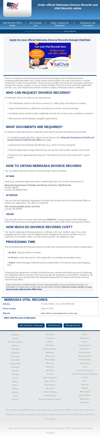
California (15, 353)
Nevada (50, 374)
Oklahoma (84, 338)
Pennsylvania (85, 345)
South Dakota (85, 360)
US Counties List (36, 24)
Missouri (50, 363)
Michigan (50, 352)
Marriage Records (72, 325)
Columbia (15, 360)
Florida (15, 371)
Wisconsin (84, 399)
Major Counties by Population (60, 24)
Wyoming (85, 402)
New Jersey (50, 381)
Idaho (15, 385)
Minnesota (50, 356)
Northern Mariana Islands (50, 399)
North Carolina (50, 392)
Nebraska (58, 31)
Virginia (84, 388)
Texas (84, 367)
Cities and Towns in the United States (38, 31)
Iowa (15, 396)
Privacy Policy (26, 428)
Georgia (15, 374)
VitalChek (51, 219)
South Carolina (84, 356)
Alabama (15, 335)
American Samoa (15, 342)
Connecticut (15, 363)
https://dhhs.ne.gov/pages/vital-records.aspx (59, 313)
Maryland (50, 345)
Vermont (84, 384)
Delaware (15, 367)
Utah (85, 381)
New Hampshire (50, 378)
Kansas (15, 399)
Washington (84, 392)
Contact (48, 428)
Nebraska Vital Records (26, 299)
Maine (50, 342)
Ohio (85, 334)
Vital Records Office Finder (12, 24)
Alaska (15, 338)
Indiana (15, 392)
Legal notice (13, 428)
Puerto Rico (85, 349)
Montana (50, 367)
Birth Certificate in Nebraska (31, 325)
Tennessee (85, 363)
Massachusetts (50, 349)
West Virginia (85, 395)
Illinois (15, 389)
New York (50, 388)
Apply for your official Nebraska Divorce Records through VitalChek (50, 40)
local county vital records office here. (24, 289)
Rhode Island (85, 352)
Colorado (15, 356)
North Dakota (50, 395)
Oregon (84, 342)
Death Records (54, 325)
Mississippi (50, 360)
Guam (15, 378)
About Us (39, 428)
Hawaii (15, 381)
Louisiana (50, 338)
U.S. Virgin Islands (85, 370)
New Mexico (50, 385)
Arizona (15, 345)
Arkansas (15, 349)
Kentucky (50, 334)
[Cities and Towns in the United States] (15, 6)
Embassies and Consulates (87, 24)
